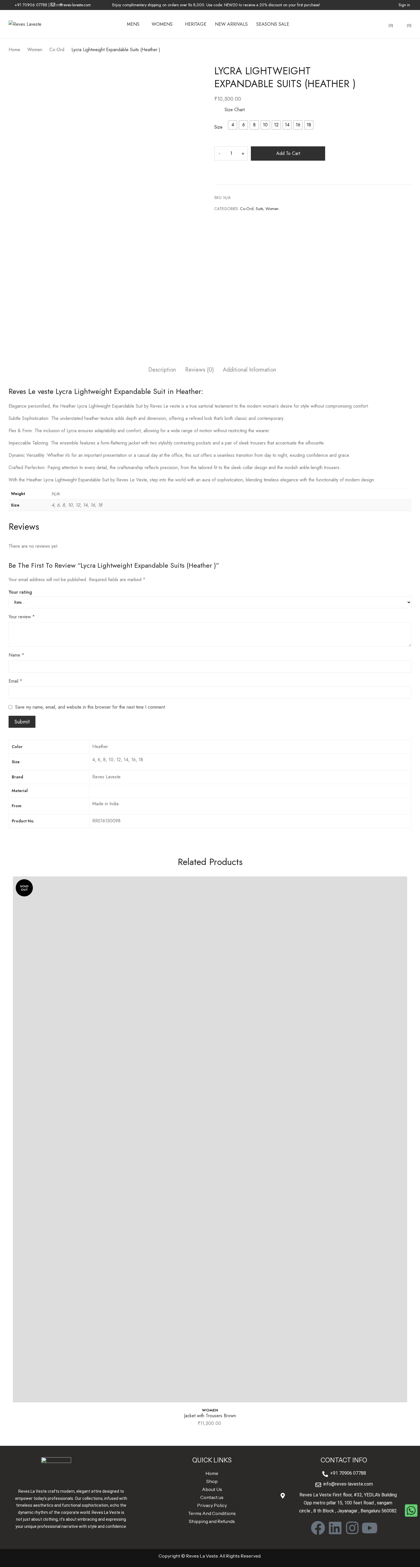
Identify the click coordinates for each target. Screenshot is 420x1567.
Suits (259, 209)
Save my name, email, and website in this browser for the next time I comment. (90, 707)
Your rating (20, 592)
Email (15, 681)
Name (16, 655)
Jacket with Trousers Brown (210, 1415)
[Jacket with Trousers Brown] (210, 1139)
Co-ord (246, 209)
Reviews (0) (199, 370)
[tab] (162, 371)
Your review (22, 616)
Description (162, 370)
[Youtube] (369, 1528)
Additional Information (249, 370)
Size (218, 127)
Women (272, 209)
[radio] (232, 125)
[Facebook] (318, 1528)
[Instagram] (352, 1528)
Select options (209, 1425)
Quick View (210, 1398)
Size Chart (234, 109)
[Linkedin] (335, 1528)
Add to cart (288, 153)
